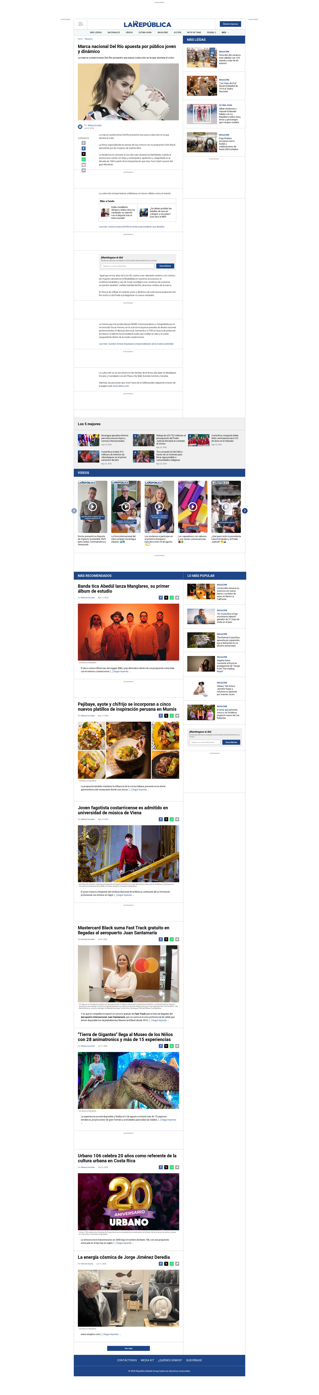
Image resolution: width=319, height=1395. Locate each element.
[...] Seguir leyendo (119, 671)
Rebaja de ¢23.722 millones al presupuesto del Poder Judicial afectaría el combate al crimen (171, 439)
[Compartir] (84, 170)
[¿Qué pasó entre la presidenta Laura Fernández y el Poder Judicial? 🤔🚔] (226, 507)
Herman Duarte (87, 1264)
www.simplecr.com (90, 1334)
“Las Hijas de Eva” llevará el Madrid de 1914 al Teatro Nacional (228, 87)
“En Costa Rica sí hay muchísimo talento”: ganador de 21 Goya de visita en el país (228, 617)
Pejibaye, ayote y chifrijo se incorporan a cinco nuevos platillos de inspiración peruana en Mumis (127, 707)
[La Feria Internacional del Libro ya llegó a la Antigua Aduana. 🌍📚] (126, 507)
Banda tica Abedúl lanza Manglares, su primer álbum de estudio (123, 589)
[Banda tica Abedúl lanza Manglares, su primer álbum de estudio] (128, 632)
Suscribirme (165, 266)
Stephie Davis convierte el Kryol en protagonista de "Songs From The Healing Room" (228, 666)
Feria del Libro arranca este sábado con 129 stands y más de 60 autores (229, 59)
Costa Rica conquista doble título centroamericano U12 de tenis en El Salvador (224, 438)
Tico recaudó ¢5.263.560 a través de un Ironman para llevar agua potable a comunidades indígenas (169, 455)
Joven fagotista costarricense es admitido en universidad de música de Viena (123, 810)
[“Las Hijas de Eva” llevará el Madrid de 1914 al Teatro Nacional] (202, 86)
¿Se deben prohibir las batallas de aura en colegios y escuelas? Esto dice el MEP (161, 212)
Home (80, 39)
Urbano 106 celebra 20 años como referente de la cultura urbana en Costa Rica (127, 1158)
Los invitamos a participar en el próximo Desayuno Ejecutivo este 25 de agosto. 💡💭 (159, 540)
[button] (230, 24)
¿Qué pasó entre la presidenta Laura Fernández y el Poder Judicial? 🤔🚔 (226, 539)
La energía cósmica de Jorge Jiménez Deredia (124, 1257)
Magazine (89, 39)
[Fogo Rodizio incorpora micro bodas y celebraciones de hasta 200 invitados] (202, 142)
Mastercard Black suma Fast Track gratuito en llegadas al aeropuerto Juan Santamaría (123, 930)
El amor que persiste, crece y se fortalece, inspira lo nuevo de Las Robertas (228, 713)
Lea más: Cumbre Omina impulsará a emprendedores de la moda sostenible (136, 344)
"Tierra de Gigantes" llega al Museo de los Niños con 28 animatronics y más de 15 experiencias (125, 1037)
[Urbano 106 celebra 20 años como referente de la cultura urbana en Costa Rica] (128, 1201)
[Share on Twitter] (84, 154)
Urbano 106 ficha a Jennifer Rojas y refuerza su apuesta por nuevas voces (227, 690)
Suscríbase (194, 1360)
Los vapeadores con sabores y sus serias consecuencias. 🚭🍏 (192, 539)
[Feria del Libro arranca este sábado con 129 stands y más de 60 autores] (202, 58)
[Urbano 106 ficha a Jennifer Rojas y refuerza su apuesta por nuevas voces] (201, 689)
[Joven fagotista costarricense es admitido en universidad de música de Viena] (128, 853)
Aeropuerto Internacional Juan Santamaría (103, 1017)
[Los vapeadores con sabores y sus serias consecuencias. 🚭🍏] (192, 507)
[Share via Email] (84, 165)
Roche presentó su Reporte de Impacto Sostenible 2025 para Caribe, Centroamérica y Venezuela (92, 540)
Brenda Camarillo (88, 939)
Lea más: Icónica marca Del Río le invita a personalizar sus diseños (131, 226)
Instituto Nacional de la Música (127, 891)
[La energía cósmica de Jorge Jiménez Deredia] (128, 1298)
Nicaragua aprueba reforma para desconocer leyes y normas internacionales (114, 438)
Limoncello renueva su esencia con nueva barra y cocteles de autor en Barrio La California (228, 593)
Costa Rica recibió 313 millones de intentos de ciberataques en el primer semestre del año (113, 455)
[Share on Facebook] (84, 148)
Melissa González (95, 125)
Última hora (225, 105)
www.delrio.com (121, 386)
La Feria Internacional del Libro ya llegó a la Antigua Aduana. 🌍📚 (123, 539)
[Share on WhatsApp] (84, 159)
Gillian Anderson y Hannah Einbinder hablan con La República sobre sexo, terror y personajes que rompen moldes (230, 115)
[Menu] (81, 24)
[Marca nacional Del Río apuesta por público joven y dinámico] (128, 91)
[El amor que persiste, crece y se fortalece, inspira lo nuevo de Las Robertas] (201, 712)
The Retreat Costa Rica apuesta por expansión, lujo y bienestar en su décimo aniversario (228, 641)
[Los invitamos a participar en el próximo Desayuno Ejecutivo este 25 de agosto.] (159, 507)
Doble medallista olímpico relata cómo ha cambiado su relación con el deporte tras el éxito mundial (123, 212)
